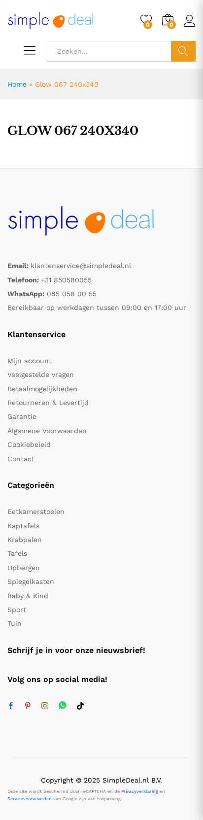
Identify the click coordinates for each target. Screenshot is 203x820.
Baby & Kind (27, 596)
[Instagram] (45, 706)
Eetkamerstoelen (36, 511)
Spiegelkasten (30, 581)
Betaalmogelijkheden (42, 389)
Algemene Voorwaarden (47, 431)
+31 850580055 (66, 280)
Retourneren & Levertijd (48, 403)
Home (17, 84)
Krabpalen (24, 540)
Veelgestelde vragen (40, 374)
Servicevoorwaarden (29, 798)
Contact (20, 459)
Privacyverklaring (139, 791)
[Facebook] (10, 706)
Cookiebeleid (29, 444)
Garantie (21, 416)
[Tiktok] (80, 706)
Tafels (17, 553)
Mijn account (29, 361)
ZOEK (183, 51)
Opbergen (23, 568)
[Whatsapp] (62, 706)
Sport (16, 610)
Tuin (14, 623)
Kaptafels (23, 526)
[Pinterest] (27, 706)
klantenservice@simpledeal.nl (81, 266)
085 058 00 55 (72, 294)
